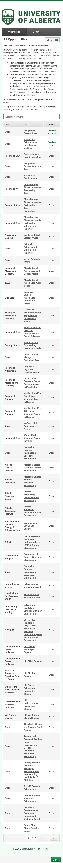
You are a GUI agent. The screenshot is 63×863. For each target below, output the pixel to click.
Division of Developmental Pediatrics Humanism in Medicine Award (32, 813)
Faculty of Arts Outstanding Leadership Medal (33, 345)
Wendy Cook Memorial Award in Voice (32, 437)
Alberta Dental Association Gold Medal (32, 282)
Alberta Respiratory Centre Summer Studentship (31, 496)
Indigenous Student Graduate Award (32, 166)
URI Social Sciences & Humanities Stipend (29, 689)
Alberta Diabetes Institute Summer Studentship (32, 467)
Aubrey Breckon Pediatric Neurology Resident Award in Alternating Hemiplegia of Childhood (32, 771)
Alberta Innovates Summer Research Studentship (32, 481)
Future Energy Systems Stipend (32, 585)
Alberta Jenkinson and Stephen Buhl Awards (33, 726)
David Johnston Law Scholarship (32, 156)
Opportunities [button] (14, 31)
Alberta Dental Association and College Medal (32, 270)
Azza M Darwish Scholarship (32, 788)
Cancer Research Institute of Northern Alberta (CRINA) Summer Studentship (32, 542)
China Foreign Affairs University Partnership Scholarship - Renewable (32, 222)
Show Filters (52, 39)
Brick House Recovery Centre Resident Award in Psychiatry (32, 383)
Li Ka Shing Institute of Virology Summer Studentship (33, 609)
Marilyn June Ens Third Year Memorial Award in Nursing (32, 412)
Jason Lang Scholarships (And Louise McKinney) (30, 144)
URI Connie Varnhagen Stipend (29, 649)
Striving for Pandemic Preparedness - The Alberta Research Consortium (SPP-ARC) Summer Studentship (33, 630)
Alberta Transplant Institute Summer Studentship (32, 511)
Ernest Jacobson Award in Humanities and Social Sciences (32, 332)
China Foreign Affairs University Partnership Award (32, 189)
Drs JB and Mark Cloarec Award (32, 236)
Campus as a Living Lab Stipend (30, 525)
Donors (36, 31)
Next (54, 838)
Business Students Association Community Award (30, 297)
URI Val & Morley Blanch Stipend (32, 716)
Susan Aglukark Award (32, 260)
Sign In (56, 859)
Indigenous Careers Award (31, 132)
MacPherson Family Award (30, 177)
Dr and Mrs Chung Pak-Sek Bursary (31, 828)
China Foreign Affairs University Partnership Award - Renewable (32, 205)
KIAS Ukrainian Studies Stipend (32, 596)
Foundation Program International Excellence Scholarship (30, 452)
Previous (43, 838)
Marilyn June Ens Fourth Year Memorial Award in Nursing (32, 397)
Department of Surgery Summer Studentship (32, 557)
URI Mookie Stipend (29, 675)
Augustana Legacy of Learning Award (32, 369)
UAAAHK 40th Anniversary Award (30, 425)
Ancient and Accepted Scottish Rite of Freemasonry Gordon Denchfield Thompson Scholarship (33, 746)
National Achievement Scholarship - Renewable (30, 248)
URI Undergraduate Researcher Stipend (31, 704)
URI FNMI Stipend (33, 661)
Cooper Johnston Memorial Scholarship (32, 798)
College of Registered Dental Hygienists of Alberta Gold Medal (32, 315)
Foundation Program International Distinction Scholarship (30, 571)
